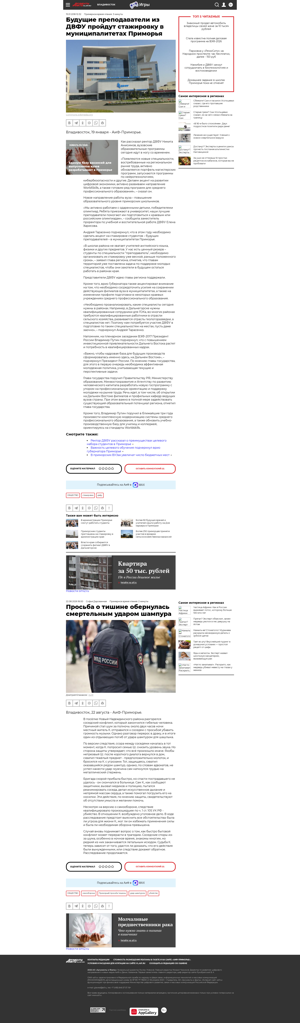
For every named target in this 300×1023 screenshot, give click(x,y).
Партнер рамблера (117, 1010)
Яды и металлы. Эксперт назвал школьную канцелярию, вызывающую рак (210, 656)
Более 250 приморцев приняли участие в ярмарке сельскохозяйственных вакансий (154, 534)
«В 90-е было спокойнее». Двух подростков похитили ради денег (211, 125)
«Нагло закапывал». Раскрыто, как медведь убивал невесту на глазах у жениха (212, 667)
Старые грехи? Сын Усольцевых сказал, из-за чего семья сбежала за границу (212, 115)
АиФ (91, 695)
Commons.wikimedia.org (79, 114)
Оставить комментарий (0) (150, 469)
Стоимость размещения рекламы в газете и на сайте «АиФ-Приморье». (152, 960)
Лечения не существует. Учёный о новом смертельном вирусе (211, 136)
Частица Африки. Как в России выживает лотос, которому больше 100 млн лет (212, 610)
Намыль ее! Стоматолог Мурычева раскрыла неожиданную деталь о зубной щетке (212, 633)
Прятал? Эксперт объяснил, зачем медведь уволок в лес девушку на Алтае (211, 621)
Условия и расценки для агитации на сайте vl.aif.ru (116, 963)
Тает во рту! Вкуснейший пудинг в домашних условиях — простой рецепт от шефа (211, 644)
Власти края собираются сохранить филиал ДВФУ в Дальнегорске (95, 545)
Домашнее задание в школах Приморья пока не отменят (206, 82)
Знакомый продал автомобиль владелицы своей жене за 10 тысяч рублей (206, 26)
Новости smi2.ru (77, 591)
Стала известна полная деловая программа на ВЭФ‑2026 (206, 40)
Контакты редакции (98, 960)
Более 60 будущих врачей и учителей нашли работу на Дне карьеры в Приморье (153, 523)
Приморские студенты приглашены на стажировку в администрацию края (97, 534)
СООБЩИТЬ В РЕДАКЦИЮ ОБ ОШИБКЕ (168, 963)
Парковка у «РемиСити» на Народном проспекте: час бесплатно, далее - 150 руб (206, 53)
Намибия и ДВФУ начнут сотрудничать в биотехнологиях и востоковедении (206, 67)
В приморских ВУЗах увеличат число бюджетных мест (130, 455)
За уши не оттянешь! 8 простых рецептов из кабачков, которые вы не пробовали (213, 161)
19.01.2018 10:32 (73, 14)
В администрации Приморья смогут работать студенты (96, 521)
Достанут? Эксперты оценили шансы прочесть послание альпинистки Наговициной (213, 149)
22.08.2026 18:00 (74, 601)
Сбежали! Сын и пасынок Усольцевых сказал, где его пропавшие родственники (213, 103)
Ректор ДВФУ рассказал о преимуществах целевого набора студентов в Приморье (126, 442)
